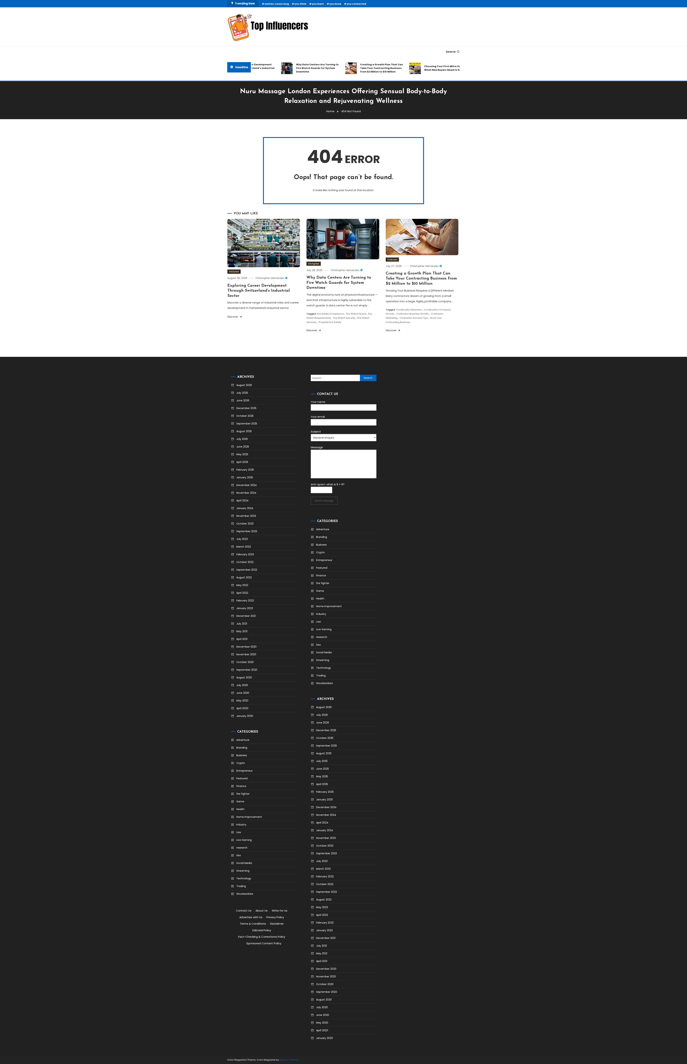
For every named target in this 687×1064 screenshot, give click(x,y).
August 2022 (244, 577)
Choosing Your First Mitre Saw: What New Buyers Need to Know (423, 68)
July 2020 (242, 685)
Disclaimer (277, 923)
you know (335, 4)
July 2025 (242, 439)
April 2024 (242, 500)
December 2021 (246, 616)
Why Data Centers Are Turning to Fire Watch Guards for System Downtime (296, 68)
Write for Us (279, 910)
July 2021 (241, 623)
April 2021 (241, 639)
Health (240, 809)
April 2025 (242, 462)
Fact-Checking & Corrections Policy (261, 937)
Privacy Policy (275, 917)
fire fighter (313, 263)
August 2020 (244, 677)
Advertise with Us (250, 917)
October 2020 (245, 662)
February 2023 (245, 554)
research (241, 847)
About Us (261, 910)
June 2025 (242, 446)
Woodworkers (244, 894)
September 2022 (246, 570)
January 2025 (244, 477)
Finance (241, 786)
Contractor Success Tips (413, 318)
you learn (318, 4)
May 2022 (242, 585)
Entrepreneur (244, 771)
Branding (241, 747)
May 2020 (242, 700)
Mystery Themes (288, 1059)
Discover (233, 317)
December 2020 (246, 646)
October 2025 (245, 416)
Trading (241, 886)
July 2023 (242, 539)
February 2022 (245, 600)
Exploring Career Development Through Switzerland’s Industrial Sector (258, 291)
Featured (234, 271)
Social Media (244, 863)
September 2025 (246, 423)
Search (451, 52)
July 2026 (242, 393)
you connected (356, 4)
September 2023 (246, 531)
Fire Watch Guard (356, 313)
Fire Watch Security (344, 318)
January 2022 (244, 608)
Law (238, 832)
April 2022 (242, 593)
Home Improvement (249, 817)
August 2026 (244, 385)
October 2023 (245, 523)
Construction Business (409, 309)
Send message (324, 500)
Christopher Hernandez (269, 278)
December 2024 (246, 485)
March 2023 (243, 546)
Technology (243, 878)
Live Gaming (244, 840)
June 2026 (242, 400)
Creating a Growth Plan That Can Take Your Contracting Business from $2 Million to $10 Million (360, 68)
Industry (241, 824)
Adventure (242, 740)
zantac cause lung (277, 4)
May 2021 (241, 631)
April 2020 (242, 708)
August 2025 (244, 431)
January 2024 (244, 508)
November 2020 (246, 654)
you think (300, 4)
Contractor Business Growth (412, 313)
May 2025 (242, 454)
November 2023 (246, 516)
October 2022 (245, 562)
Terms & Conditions (253, 923)
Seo (238, 855)
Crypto (240, 763)
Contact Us (243, 910)
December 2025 (246, 408)
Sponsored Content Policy (263, 943)
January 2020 (244, 716)
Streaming (242, 871)
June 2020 (242, 693)
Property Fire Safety (330, 322)
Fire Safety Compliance (330, 313)
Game (240, 801)
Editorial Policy (261, 930)
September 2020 (246, 670)
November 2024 (246, 493)
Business (241, 755)
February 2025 (245, 470)
